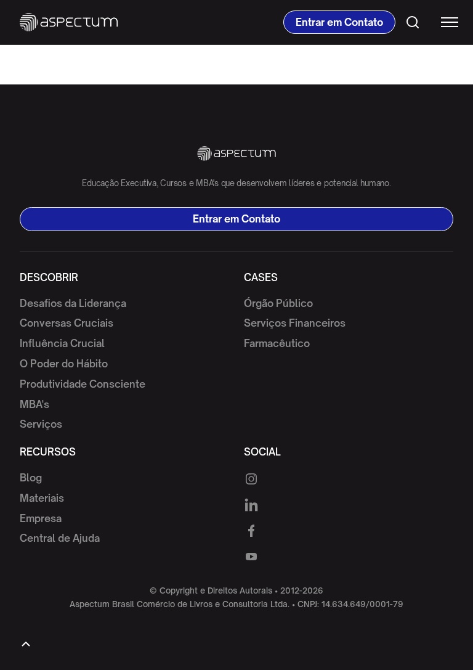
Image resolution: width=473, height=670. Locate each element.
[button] (444, 22)
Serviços (41, 424)
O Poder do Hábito (64, 363)
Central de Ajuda (60, 538)
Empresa (41, 518)
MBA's (34, 404)
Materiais (42, 498)
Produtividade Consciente (82, 384)
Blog (31, 478)
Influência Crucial (62, 343)
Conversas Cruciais (66, 323)
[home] (69, 22)
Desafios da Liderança (73, 303)
